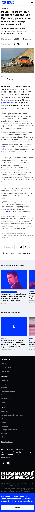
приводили (5, 211)
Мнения (4, 387)
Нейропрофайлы (8, 391)
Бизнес (4, 422)
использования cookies (10, 499)
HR (2, 437)
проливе (4, 123)
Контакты (5, 371)
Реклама (4, 411)
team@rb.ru (6, 457)
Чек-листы (5, 398)
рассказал (6, 103)
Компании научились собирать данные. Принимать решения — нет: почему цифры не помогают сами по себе (13, 297)
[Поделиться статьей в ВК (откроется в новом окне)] (18, 44)
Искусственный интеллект (12, 415)
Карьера (4, 426)
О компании (6, 367)
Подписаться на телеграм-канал (16, 253)
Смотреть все (7, 442)
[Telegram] (3, 463)
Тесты (3, 402)
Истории (4, 384)
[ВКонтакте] (8, 463)
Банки (3, 419)
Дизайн (4, 433)
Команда (4, 364)
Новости (4, 8)
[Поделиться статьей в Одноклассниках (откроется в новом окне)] (23, 44)
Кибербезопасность (9, 430)
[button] (32, 2)
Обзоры (4, 395)
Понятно (17, 507)
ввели (3, 146)
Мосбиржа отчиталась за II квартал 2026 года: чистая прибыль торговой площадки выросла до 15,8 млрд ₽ (13, 344)
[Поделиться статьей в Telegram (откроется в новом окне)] (14, 44)
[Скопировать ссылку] (27, 44)
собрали (14, 191)
